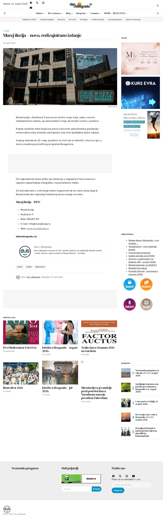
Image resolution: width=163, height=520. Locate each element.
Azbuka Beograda (115, 19)
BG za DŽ (72, 19)
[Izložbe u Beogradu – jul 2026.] (60, 373)
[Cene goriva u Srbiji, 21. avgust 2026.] (126, 402)
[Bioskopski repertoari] (129, 284)
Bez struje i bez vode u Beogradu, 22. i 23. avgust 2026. (146, 417)
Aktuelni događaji (47, 19)
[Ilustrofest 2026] (21, 373)
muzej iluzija (40, 267)
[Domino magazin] (91, 478)
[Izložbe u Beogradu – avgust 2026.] (60, 332)
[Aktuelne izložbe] (146, 304)
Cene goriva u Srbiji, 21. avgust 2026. (146, 403)
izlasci (19, 267)
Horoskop (83, 19)
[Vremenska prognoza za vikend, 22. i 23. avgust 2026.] (126, 373)
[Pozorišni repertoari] (146, 284)
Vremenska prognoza (139, 252)
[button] (158, 5)
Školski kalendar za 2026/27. (142, 265)
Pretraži (96, 489)
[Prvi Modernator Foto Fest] (21, 332)
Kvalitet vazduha (98, 19)
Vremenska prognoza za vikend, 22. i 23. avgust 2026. (147, 373)
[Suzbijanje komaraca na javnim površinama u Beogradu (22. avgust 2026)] (126, 387)
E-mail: (137, 479)
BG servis (61, 19)
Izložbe (6, 31)
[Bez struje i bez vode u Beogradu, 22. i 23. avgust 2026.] (126, 417)
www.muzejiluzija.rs (38, 228)
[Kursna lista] (140, 58)
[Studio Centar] (72, 478)
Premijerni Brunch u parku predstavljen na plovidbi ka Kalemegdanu (146, 432)
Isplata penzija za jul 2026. (141, 256)
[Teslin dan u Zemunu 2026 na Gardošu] (99, 332)
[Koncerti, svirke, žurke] (129, 304)
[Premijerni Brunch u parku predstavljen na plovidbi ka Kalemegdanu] (126, 431)
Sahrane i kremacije (133, 19)
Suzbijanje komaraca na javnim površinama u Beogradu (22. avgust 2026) (146, 388)
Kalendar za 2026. (29, 19)
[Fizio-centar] (140, 124)
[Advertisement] (58, 163)
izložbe (28, 267)
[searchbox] (77, 489)
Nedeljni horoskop (137, 268)
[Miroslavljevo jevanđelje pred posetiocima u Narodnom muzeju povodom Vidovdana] (99, 373)
